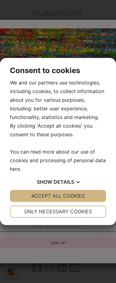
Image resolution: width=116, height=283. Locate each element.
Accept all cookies (58, 196)
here (15, 169)
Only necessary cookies (58, 211)
